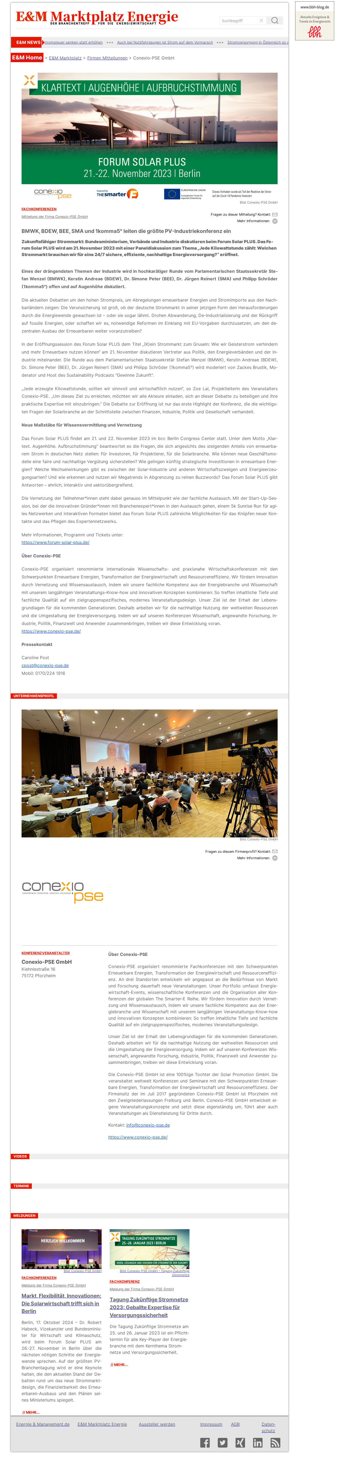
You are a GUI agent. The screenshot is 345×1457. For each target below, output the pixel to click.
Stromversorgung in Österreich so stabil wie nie (216, 42)
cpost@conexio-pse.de (45, 665)
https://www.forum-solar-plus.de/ (55, 542)
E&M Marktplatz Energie (102, 1424)
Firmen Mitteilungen (107, 58)
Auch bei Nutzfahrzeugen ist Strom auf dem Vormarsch (113, 42)
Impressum (211, 1424)
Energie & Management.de (43, 1424)
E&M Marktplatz (65, 58)
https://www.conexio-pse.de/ (51, 631)
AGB (235, 1424)
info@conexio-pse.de (148, 1125)
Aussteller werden (157, 1424)
